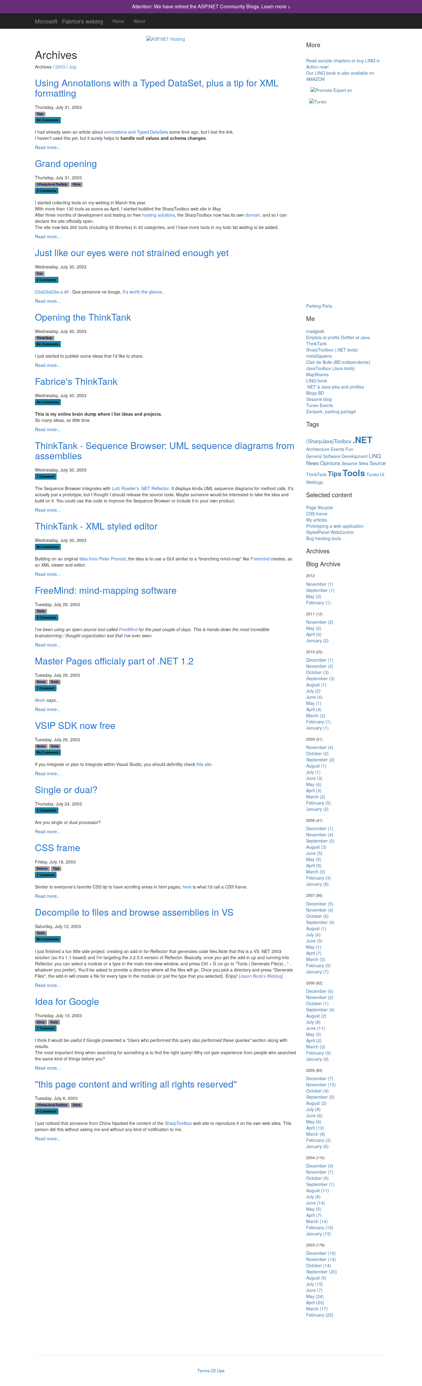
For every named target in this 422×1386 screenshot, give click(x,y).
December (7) (319, 1078)
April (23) (315, 1302)
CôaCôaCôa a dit (52, 292)
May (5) (313, 859)
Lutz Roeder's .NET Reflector (140, 488)
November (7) (319, 1172)
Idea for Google (67, 1001)
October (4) (317, 1091)
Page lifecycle (319, 507)
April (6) (314, 634)
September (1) (320, 590)
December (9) (319, 1166)
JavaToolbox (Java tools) (330, 368)
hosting (149, 215)
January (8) (317, 884)
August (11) (317, 1190)
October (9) (317, 1178)
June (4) (314, 697)
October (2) (317, 753)
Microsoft (46, 20)
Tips (40, 114)
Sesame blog (319, 399)
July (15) (314, 1284)
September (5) (320, 1097)
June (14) (315, 1203)
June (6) (314, 1115)
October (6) (317, 916)
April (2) (314, 1040)
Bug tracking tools (323, 538)
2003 (60, 67)
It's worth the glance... (144, 292)
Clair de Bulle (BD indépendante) (338, 362)
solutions (166, 215)
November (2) (319, 622)
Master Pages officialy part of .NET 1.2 (114, 661)
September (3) (320, 678)
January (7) (317, 971)
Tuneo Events (319, 405)
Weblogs (314, 482)
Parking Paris (319, 306)
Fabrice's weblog (82, 20)
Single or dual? (66, 789)
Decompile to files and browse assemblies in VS (134, 912)
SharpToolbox (178, 1123)
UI (382, 474)
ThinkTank (44, 338)
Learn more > (275, 6)
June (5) (314, 853)
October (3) (317, 672)
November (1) (319, 584)
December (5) (319, 904)
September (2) (320, 759)
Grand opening (66, 163)
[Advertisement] (337, 138)
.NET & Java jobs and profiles (335, 387)
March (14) (317, 1221)
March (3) (315, 1046)
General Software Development (337, 456)
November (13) (321, 1259)
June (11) (315, 1028)
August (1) (316, 684)
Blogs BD (315, 393)
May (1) (313, 703)
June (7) (314, 1290)
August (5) (316, 1278)
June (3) (314, 778)
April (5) (314, 865)
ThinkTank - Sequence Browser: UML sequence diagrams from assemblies (164, 450)
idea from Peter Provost (102, 559)
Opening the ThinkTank (83, 317)
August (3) (316, 847)
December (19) (321, 1253)
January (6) (317, 1146)
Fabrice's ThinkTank (76, 381)
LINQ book (316, 380)
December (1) (319, 660)
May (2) (313, 596)
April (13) (315, 1128)
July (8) (313, 1022)
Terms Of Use (211, 1370)
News (41, 682)
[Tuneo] (318, 101)
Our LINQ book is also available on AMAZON (340, 76)
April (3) (314, 790)
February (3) (318, 878)
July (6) (313, 934)
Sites (77, 184)
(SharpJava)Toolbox (52, 184)
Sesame (349, 463)
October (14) (318, 1265)
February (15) (319, 1227)
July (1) (313, 772)
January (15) (318, 1233)
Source (42, 868)
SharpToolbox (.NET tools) (332, 350)
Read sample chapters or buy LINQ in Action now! (343, 63)
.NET (362, 440)
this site (203, 764)
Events (337, 449)
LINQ (375, 456)
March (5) (315, 871)
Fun (39, 273)
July (73, 67)
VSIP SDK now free (75, 725)
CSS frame (57, 847)
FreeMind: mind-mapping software (106, 590)
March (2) (315, 715)
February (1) (318, 602)
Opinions (330, 463)
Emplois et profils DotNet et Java (338, 337)
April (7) (314, 953)
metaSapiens (319, 356)
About (139, 21)
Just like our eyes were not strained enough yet (132, 252)
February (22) (319, 1315)
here (187, 887)
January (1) (317, 728)
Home (118, 21)
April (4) (314, 709)
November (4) (319, 747)
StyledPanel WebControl (330, 532)
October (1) (317, 1003)
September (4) (320, 922)
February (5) (318, 803)
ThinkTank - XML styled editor (96, 526)
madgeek (315, 331)
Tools (41, 611)
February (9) (318, 1053)
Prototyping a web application (335, 526)
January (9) (317, 1059)
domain (253, 215)
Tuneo (372, 474)
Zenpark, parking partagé (331, 411)
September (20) (321, 1271)
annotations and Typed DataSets (136, 132)
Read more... (48, 147)
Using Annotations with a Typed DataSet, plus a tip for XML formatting (157, 87)
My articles (316, 520)
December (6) (319, 991)
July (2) (313, 691)
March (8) (315, 1134)
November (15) (321, 1084)
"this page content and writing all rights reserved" (136, 1084)
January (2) (317, 640)
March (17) (317, 1308)
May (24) (315, 1296)
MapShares (317, 374)
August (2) (316, 1016)
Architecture (318, 449)
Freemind (260, 559)
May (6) (313, 784)
